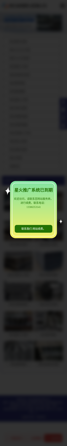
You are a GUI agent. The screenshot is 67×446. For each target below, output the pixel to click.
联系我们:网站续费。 (33, 228)
